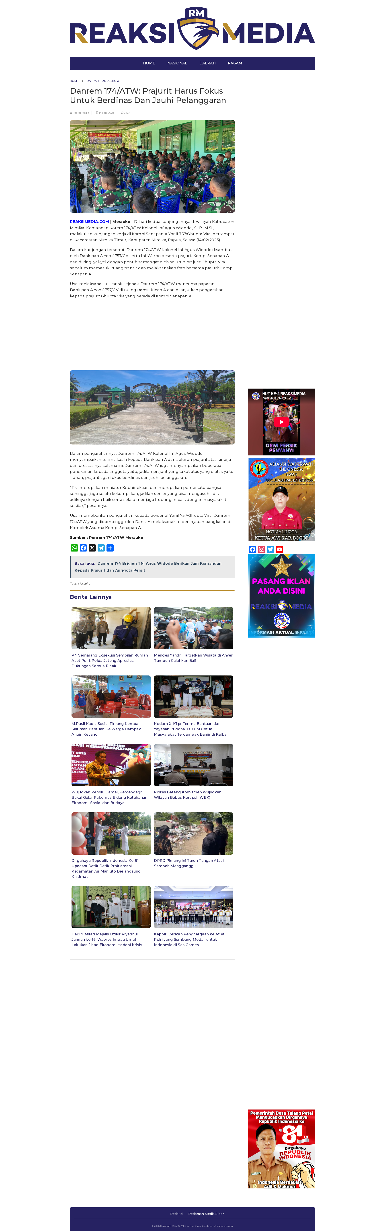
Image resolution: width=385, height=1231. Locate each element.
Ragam (235, 63)
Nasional (177, 63)
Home (149, 63)
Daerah (207, 63)
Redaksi (176, 1214)
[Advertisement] (152, 334)
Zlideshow (111, 80)
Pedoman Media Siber (206, 1214)
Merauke (84, 583)
